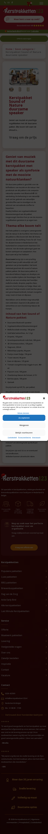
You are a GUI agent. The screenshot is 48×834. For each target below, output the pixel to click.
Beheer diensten (23, 413)
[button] (44, 398)
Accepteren (24, 417)
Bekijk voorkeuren (24, 432)
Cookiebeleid (12, 437)
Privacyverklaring (24, 437)
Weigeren (24, 425)
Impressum (36, 437)
